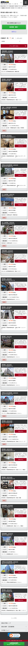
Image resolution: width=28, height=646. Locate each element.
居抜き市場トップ (4, 6)
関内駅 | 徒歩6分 (7, 135)
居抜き (17, 99)
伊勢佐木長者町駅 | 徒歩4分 (10, 562)
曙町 (14, 549)
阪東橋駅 (8, 526)
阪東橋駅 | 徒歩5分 (7, 533)
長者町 (14, 408)
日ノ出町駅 (7, 214)
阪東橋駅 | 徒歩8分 (7, 505)
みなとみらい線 (4, 71)
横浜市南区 (11, 521)
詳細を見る (20, 61)
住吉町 (14, 67)
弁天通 (14, 95)
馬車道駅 (9, 71)
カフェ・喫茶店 (22, 469)
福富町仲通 (15, 436)
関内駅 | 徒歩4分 (7, 279)
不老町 (14, 180)
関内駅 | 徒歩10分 (7, 421)
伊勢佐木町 (15, 238)
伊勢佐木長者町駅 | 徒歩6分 (10, 393)
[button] (14, 636)
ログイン (14, 31)
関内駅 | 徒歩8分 (7, 307)
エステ (20, 99)
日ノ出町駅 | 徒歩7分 (8, 194)
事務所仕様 (17, 71)
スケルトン (15, 243)
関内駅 (3, 8)
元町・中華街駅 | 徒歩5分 (9, 107)
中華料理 (22, 127)
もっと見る (14, 618)
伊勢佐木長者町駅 (10, 185)
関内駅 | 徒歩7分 (7, 336)
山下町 (14, 123)
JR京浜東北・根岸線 (5, 99)
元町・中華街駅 (11, 127)
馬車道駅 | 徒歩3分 (7, 251)
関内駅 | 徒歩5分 (7, 79)
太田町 (14, 266)
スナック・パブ (22, 441)
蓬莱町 (14, 380)
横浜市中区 (11, 67)
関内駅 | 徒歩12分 (7, 449)
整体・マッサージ (22, 610)
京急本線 (3, 214)
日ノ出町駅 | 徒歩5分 (8, 222)
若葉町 (14, 210)
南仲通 (14, 322)
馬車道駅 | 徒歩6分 (7, 51)
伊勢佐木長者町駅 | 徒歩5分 (10, 165)
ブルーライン (4, 185)
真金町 (14, 521)
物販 (20, 497)
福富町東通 (15, 151)
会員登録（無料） (14, 27)
